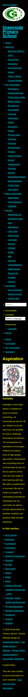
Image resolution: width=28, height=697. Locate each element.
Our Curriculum (12, 347)
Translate (12, 329)
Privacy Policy (18, 650)
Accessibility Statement (13, 659)
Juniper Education (11, 642)
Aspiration (10, 352)
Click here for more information (12, 684)
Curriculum (10, 343)
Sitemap (6, 650)
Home (8, 339)
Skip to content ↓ (10, 5)
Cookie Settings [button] (10, 654)
